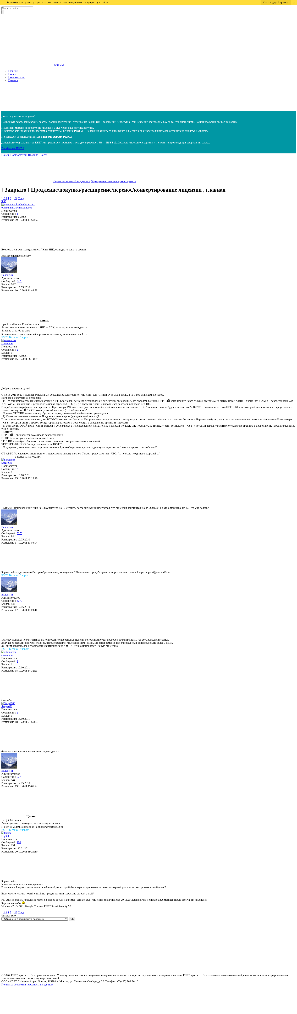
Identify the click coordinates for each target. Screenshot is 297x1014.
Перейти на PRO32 (12, 148)
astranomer (7, 343)
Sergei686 (6, 462)
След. (21, 198)
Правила (13, 80)
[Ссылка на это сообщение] (27, 246)
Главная (13, 70)
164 (19, 842)
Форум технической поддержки (71, 181)
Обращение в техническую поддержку (113, 181)
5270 (19, 281)
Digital (5, 836)
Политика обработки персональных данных (27, 984)
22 (15, 198)
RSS (3, 201)
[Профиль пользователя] (18, 204)
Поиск (12, 74)
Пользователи (16, 77)
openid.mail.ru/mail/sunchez (16, 207)
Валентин (7, 274)
